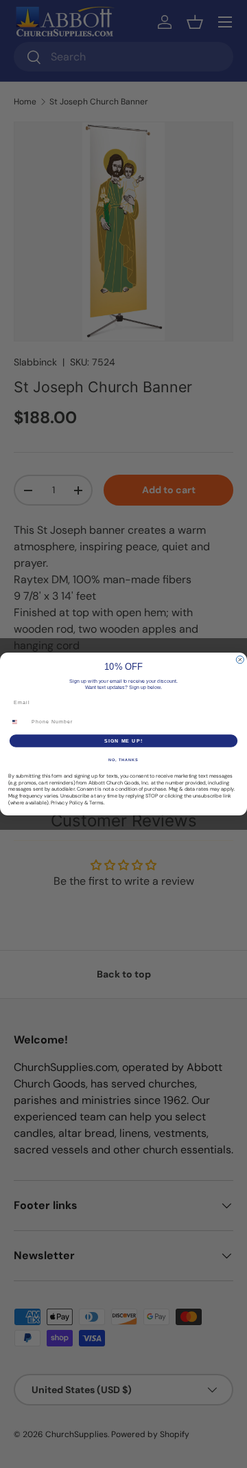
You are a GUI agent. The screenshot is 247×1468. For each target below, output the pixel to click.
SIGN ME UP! (123, 740)
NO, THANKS (123, 760)
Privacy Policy (67, 802)
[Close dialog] (240, 660)
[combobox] (18, 722)
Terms (96, 802)
